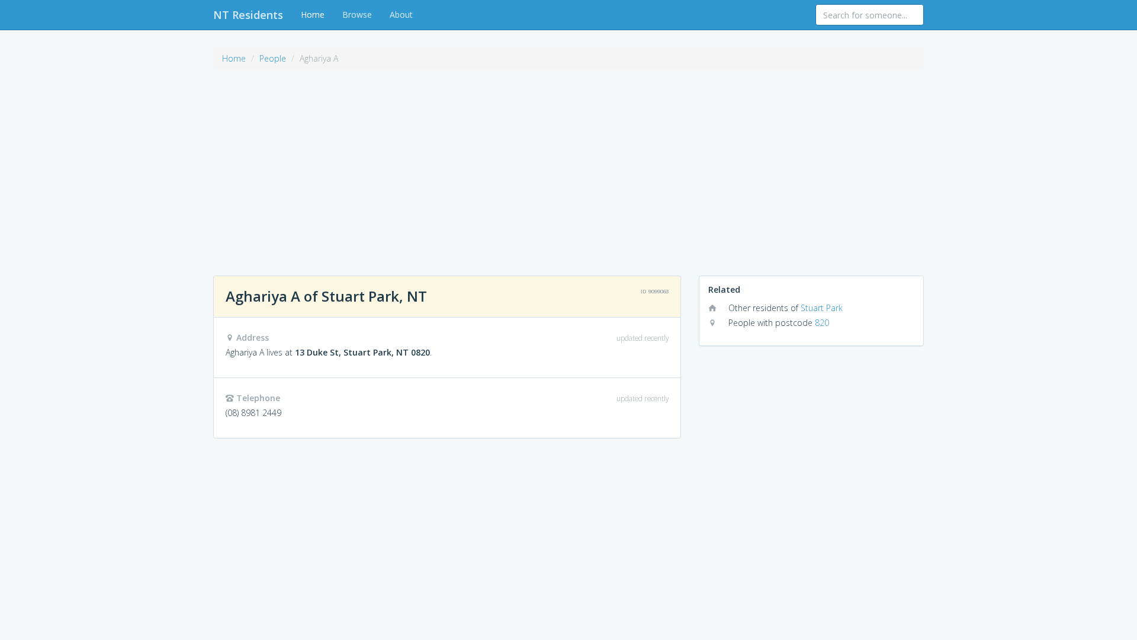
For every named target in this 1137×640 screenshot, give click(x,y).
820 (822, 322)
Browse (357, 14)
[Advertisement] (568, 166)
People (272, 58)
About (401, 14)
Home (313, 14)
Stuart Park (822, 307)
